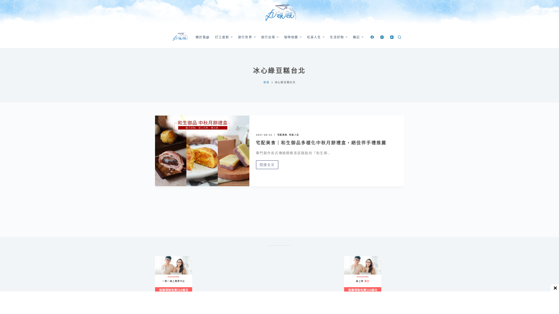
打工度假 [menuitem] (222, 37)
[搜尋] (399, 37)
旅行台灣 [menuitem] (268, 37)
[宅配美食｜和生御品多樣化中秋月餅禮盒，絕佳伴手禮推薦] (202, 151)
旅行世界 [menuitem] (245, 37)
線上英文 (348, 258)
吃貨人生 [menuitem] (314, 37)
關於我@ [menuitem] (203, 37)
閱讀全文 (267, 166)
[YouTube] (391, 37)
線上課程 (159, 258)
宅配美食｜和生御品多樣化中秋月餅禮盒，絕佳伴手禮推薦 (321, 142)
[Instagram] (382, 37)
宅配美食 (282, 134)
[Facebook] (372, 37)
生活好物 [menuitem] (337, 37)
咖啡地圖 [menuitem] (291, 37)
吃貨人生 (294, 134)
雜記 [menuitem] (356, 37)
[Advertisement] (299, 277)
